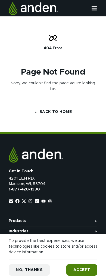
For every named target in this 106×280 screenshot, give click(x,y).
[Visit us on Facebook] (17, 201)
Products (17, 221)
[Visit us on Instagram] (30, 201)
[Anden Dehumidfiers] (33, 8)
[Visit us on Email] (11, 201)
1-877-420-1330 (24, 189)
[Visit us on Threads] (50, 201)
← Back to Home (53, 112)
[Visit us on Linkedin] (37, 201)
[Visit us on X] (24, 201)
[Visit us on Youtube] (43, 201)
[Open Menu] (98, 8)
